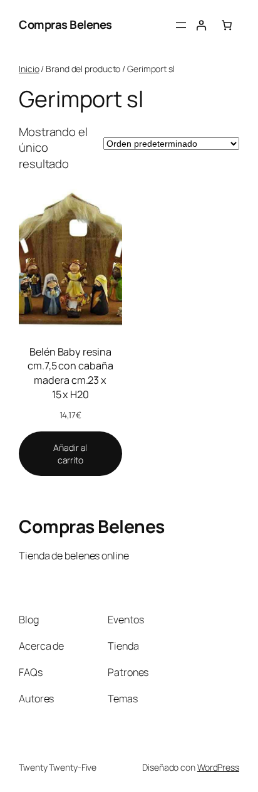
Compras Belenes (65, 24)
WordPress (218, 767)
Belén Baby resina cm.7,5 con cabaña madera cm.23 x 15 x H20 (70, 373)
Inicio (29, 69)
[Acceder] (201, 25)
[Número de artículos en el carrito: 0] (226, 25)
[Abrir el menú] (180, 25)
